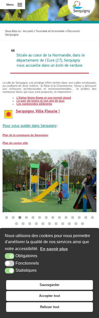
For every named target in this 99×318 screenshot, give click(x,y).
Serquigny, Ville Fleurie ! (38, 110)
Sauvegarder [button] (49, 285)
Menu (10, 4)
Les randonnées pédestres (34, 103)
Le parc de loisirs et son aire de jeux (40, 100)
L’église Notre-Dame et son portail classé (43, 97)
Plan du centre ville (15, 142)
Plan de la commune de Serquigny (25, 135)
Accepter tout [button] (49, 296)
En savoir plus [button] (54, 249)
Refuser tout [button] (49, 307)
